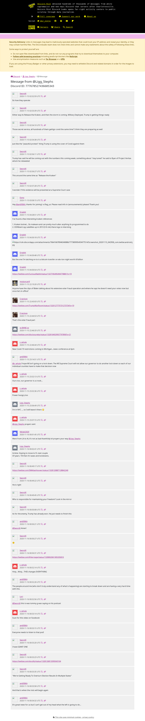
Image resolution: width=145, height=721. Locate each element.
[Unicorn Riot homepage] (31, 6)
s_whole (23, 342)
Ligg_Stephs (29, 76)
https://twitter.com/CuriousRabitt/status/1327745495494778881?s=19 (42, 274)
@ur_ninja (45, 21)
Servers (43, 27)
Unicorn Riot (44, 4)
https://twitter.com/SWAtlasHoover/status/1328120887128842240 (40, 470)
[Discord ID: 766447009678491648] (15, 283)
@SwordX (16, 528)
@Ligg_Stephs (18, 424)
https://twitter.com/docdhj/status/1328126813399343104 (36, 661)
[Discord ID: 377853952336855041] (15, 329)
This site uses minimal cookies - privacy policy (74, 717)
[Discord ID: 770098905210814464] (15, 343)
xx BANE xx (24, 328)
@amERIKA (20, 204)
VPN (63, 59)
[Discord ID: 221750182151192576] (15, 95)
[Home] (31, 27)
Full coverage (47, 16)
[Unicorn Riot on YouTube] (67, 21)
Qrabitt (23, 212)
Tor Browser (51, 59)
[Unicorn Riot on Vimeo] (61, 21)
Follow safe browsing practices (27, 56)
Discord (16, 76)
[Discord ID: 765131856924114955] (15, 213)
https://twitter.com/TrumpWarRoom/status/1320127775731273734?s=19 (43, 305)
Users (56, 27)
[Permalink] (45, 96)
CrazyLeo (24, 299)
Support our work (70, 16)
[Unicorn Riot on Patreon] (73, 21)
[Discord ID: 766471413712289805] (15, 433)
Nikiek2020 (24, 432)
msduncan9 (25, 281)
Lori (21, 596)
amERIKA (23, 356)
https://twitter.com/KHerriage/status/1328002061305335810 (38, 557)
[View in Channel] (42, 96)
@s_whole (16, 363)
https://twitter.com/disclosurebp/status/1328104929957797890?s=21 (41, 334)
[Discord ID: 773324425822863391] (15, 404)
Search (69, 27)
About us (91, 16)
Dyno (22, 197)
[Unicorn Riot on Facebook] (55, 21)
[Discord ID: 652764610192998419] (15, 598)
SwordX (23, 93)
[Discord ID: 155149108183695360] (15, 199)
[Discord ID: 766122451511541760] (15, 358)
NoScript (73, 56)
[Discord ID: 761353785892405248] (15, 300)
